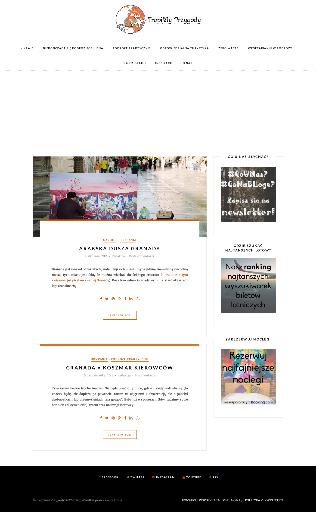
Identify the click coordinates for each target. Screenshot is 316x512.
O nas (187, 62)
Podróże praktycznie (132, 48)
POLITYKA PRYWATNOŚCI (264, 500)
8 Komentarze (145, 375)
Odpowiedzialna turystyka (184, 48)
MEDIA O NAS (232, 500)
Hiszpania (128, 239)
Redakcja (118, 256)
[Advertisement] (158, 105)
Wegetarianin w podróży (270, 48)
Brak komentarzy (142, 256)
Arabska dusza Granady (120, 248)
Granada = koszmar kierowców (119, 367)
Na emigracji (135, 62)
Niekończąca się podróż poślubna (73, 48)
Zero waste (228, 48)
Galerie (109, 239)
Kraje (29, 48)
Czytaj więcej (120, 315)
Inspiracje (164, 62)
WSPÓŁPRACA (209, 500)
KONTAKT (189, 500)
